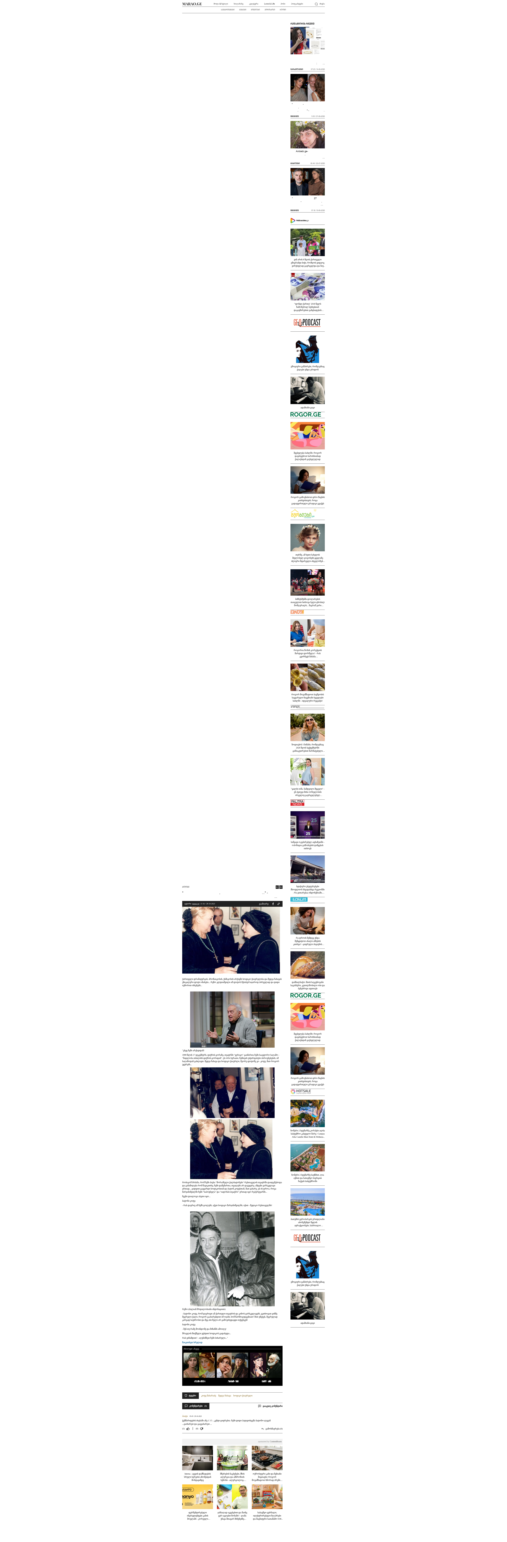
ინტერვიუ (294, 116)
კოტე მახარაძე (208, 1396)
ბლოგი (283, 10)
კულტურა (253, 4)
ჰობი (283, 4)
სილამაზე (238, 4)
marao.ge (195, 904)
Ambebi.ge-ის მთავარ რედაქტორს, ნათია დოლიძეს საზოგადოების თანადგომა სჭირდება (307, 154)
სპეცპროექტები (227, 10)
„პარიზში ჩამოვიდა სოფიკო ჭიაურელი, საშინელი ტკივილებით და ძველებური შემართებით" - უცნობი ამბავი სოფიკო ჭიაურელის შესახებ (232, 1381)
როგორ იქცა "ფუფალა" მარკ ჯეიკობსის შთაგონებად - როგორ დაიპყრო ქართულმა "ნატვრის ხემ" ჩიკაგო (199, 1381)
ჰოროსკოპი (270, 10)
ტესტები (242, 10)
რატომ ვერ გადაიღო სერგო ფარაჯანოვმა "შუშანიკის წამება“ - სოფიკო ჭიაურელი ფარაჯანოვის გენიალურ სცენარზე (266, 1381)
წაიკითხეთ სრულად (192, 1342)
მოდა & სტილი (221, 4)
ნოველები (255, 10)
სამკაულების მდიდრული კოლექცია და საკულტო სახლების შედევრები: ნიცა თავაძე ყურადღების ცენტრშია (307, 60)
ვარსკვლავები (296, 69)
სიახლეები (295, 163)
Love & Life (269, 4)
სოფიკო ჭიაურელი (242, 1396)
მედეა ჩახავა (224, 1396)
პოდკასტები (297, 4)
